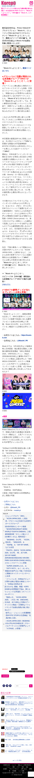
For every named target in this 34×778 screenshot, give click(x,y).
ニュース (14, 765)
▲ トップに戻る (17, 760)
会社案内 (5, 769)
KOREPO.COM (6, 765)
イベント (8, 767)
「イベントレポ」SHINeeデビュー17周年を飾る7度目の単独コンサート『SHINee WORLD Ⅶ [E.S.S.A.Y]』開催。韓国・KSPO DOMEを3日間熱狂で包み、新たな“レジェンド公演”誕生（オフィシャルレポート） (18, 586)
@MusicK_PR (15, 507)
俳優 (13, 767)
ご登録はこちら (10, 504)
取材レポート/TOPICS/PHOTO (24, 765)
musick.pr (17, 510)
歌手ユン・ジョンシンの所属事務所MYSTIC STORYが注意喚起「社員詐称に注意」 (18, 615)
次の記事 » (29, 676)
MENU (31, 6)
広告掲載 (14, 770)
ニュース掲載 (21, 770)
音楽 (27, 767)
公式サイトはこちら (11, 501)
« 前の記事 (5, 676)
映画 (23, 767)
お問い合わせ (24, 769)
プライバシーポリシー (14, 769)
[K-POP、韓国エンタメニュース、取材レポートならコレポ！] (8, 2)
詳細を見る (6, 284)
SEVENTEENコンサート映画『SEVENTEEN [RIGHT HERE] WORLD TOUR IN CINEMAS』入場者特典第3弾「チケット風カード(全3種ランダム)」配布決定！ (18, 532)
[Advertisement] (17, 21)
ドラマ (18, 767)
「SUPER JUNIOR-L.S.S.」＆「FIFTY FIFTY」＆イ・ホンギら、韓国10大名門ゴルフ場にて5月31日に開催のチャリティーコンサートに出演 (18, 571)
